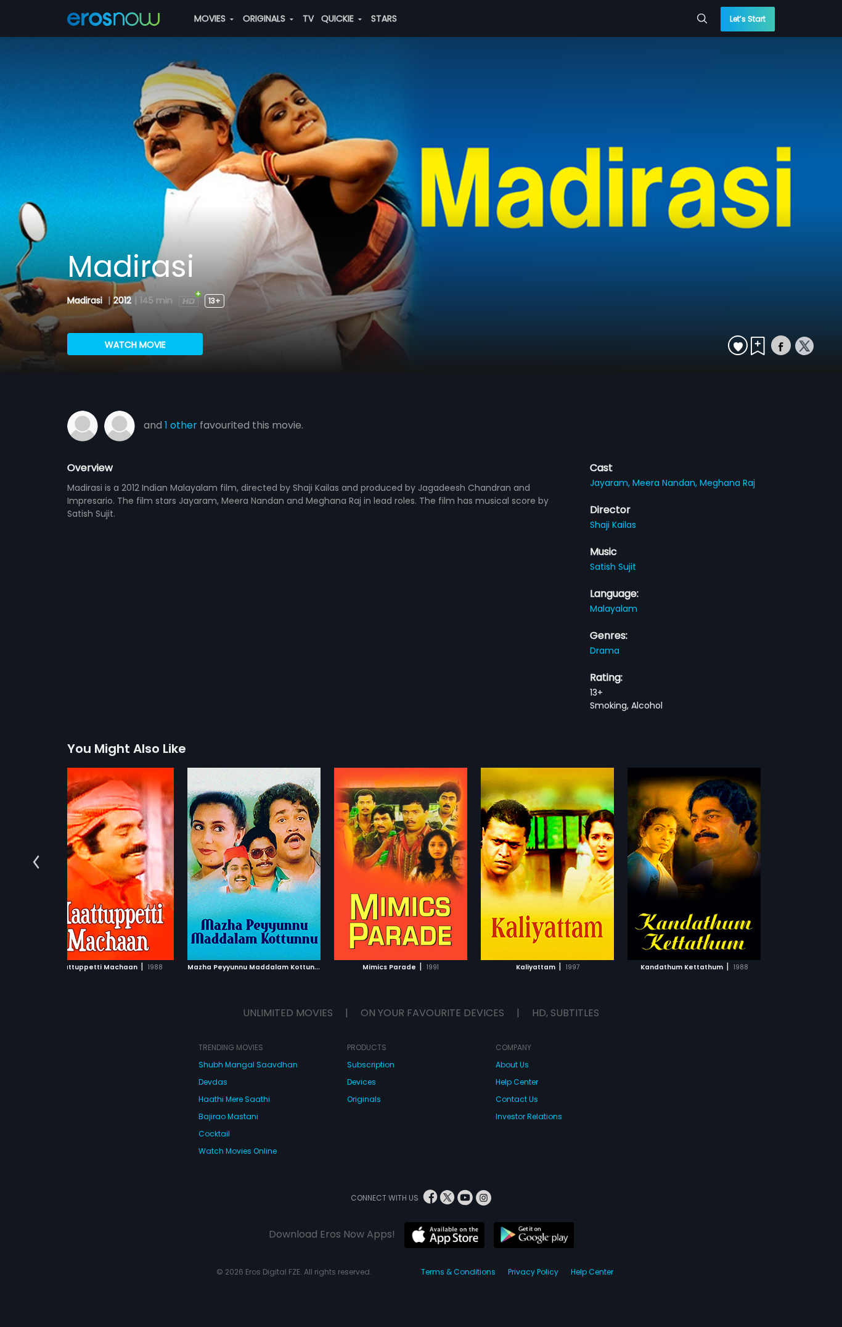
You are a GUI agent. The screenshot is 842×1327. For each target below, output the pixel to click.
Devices (361, 1082)
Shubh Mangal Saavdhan (248, 1064)
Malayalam (613, 608)
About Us (512, 1064)
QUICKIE (338, 18)
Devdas (212, 1082)
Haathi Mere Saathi (234, 1099)
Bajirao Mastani (228, 1116)
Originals (364, 1099)
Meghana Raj (727, 483)
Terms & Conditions (458, 1272)
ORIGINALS (265, 18)
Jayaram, (611, 483)
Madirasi (86, 300)
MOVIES (211, 18)
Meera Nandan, (666, 483)
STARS (384, 18)
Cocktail (214, 1133)
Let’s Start (748, 19)
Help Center (517, 1082)
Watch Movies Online (237, 1151)
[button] (36, 862)
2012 (122, 300)
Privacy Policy (533, 1272)
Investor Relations (529, 1116)
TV (308, 18)
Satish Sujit (613, 567)
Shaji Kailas (613, 525)
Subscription (370, 1064)
